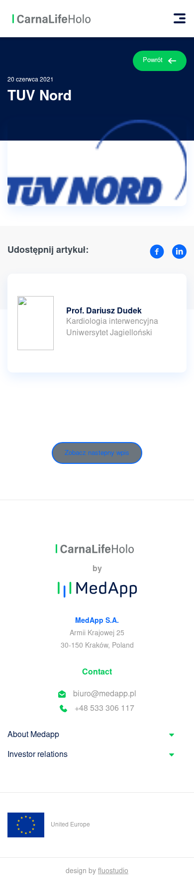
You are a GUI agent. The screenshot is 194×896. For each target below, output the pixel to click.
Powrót (153, 61)
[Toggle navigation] (179, 18)
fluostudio (113, 871)
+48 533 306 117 (104, 709)
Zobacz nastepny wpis (97, 453)
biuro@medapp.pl (104, 694)
